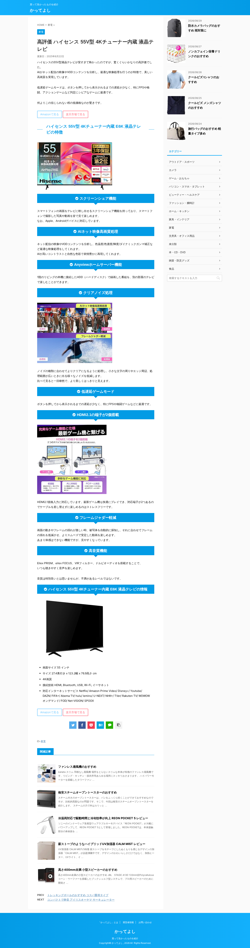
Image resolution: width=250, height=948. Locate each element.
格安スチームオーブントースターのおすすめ (87, 792)
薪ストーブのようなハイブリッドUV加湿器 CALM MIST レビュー (101, 844)
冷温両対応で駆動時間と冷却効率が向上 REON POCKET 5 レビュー (103, 818)
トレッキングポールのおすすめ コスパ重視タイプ (77, 895)
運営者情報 (128, 922)
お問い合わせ (145, 922)
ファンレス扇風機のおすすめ (77, 766)
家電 (43, 741)
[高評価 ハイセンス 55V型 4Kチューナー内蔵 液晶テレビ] (100, 725)
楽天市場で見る (75, 114)
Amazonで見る (49, 114)
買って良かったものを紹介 (125, 938)
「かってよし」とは (108, 922)
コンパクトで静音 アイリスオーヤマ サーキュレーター (81, 899)
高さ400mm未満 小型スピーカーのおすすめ (87, 869)
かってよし (40, 10)
